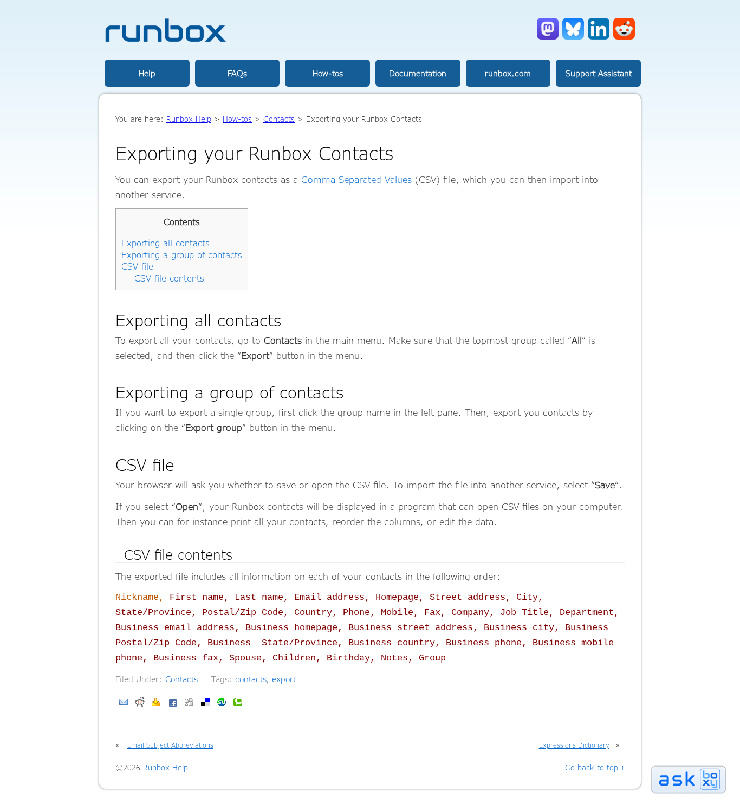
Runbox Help (188, 118)
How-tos (328, 73)
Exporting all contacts (165, 243)
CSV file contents (169, 278)
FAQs (237, 73)
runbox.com (508, 73)
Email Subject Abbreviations (170, 745)
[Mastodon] (548, 36)
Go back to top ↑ (595, 767)
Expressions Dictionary (574, 745)
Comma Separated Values (356, 179)
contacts (250, 679)
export (284, 679)
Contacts (181, 679)
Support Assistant (599, 73)
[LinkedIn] (598, 36)
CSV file (137, 266)
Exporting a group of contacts (181, 255)
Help (147, 73)
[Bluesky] (573, 36)
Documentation (417, 73)
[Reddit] (624, 36)
